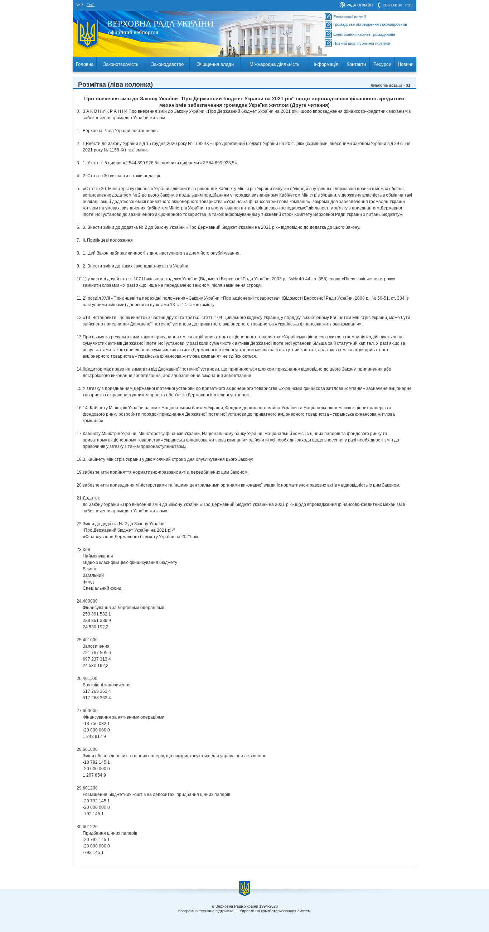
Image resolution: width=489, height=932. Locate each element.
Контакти (356, 64)
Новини (405, 64)
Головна (84, 64)
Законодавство (167, 64)
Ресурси (382, 64)
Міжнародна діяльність (275, 64)
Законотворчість (121, 64)
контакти (392, 5)
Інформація (326, 64)
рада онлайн (360, 5)
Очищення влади (215, 64)
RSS (409, 5)
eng (91, 5)
